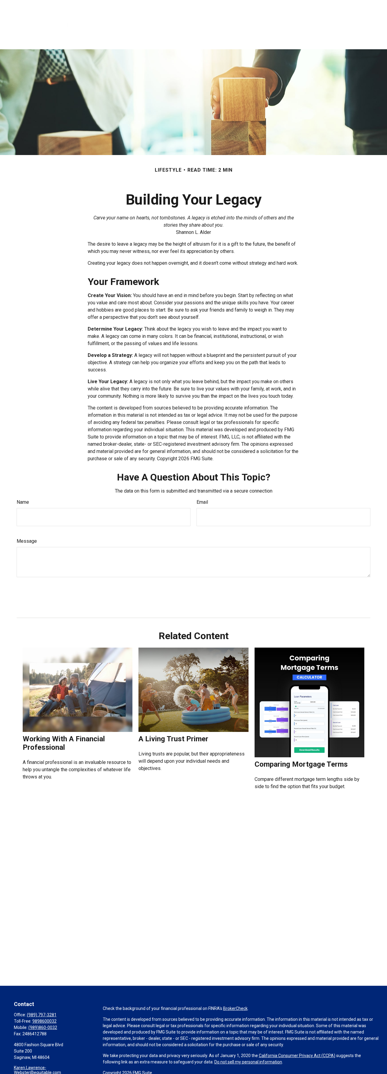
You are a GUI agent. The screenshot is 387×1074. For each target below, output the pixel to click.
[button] (191, 30)
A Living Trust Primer (173, 739)
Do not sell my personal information (248, 1061)
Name (23, 502)
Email (202, 502)
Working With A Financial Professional (64, 743)
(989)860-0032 (42, 1027)
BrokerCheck (235, 1008)
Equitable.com (269, 6)
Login (357, 6)
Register (335, 6)
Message (27, 541)
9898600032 (44, 1021)
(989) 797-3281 (42, 1014)
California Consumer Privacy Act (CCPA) (297, 1055)
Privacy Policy (305, 6)
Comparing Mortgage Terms (301, 764)
